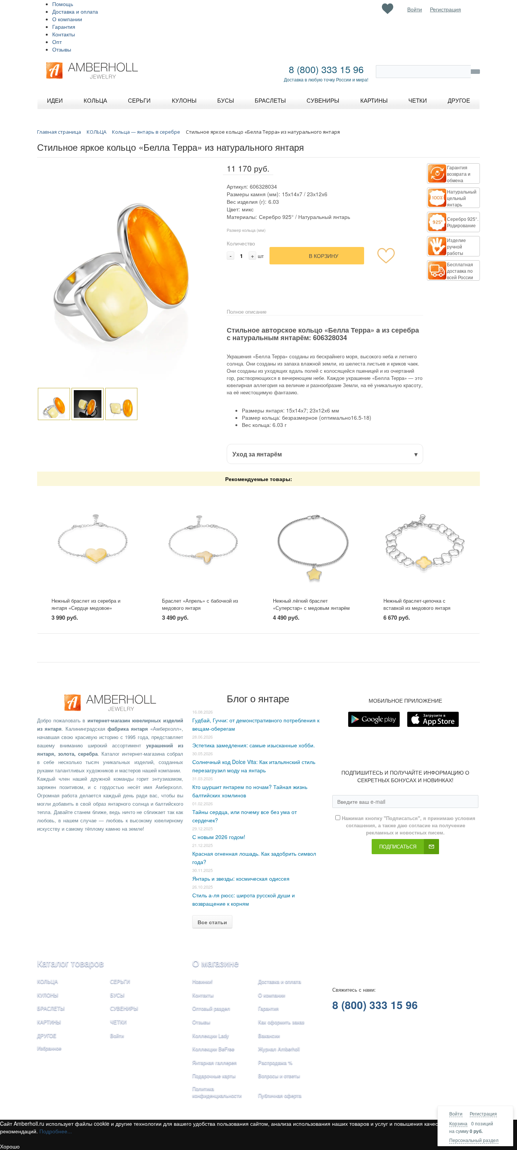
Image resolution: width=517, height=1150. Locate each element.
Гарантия (63, 26)
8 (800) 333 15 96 (326, 69)
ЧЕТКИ (118, 1021)
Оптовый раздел (211, 1008)
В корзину (323, 255)
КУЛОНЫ (47, 994)
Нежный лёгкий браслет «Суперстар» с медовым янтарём (311, 604)
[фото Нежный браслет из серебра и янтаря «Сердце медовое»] (92, 541)
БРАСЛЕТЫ (51, 1008)
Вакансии (269, 1035)
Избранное (49, 1048)
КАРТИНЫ (49, 1021)
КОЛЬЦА (47, 981)
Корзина (458, 1123)
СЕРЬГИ (120, 981)
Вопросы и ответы (279, 1075)
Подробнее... (55, 1131)
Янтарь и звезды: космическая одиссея (241, 878)
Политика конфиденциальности (216, 1092)
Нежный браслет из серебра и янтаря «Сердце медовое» (85, 604)
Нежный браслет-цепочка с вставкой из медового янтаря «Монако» (416, 607)
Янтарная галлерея (214, 1062)
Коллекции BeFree (213, 1048)
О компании (67, 19)
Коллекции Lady (210, 1035)
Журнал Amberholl (279, 1048)
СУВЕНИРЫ (124, 1008)
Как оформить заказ (281, 1021)
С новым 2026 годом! (218, 837)
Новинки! (202, 981)
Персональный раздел (473, 1140)
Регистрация (483, 1113)
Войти (455, 1113)
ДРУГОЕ (46, 1035)
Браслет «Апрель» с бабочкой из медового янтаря (200, 604)
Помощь (62, 4)
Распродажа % (275, 1062)
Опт (57, 41)
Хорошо (10, 1146)
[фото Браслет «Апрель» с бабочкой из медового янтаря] (203, 541)
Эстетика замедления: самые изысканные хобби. (253, 745)
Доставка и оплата (75, 11)
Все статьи (212, 922)
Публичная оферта (279, 1095)
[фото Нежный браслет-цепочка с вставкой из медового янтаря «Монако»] (424, 541)
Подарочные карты (213, 1075)
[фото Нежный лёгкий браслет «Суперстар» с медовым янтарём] (314, 541)
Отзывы (61, 49)
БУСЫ (117, 994)
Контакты (63, 34)
